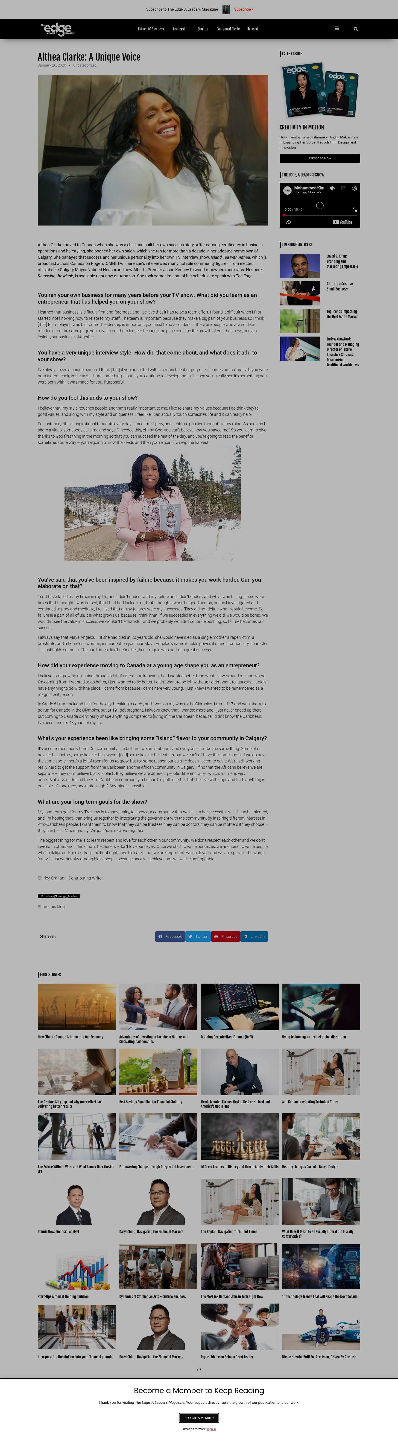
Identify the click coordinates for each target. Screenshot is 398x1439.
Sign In (211, 1429)
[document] (199, 719)
